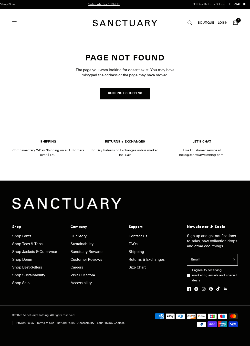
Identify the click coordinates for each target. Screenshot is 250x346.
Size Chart (137, 267)
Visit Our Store (83, 275)
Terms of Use (45, 323)
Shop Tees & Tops (27, 244)
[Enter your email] (233, 260)
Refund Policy (66, 323)
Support (135, 227)
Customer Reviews (86, 260)
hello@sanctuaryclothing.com (201, 155)
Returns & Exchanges (147, 260)
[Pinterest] (212, 288)
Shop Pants (21, 236)
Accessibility (81, 283)
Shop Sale (21, 283)
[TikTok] (219, 288)
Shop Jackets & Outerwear (34, 252)
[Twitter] (197, 289)
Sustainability (82, 244)
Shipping (136, 252)
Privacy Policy (25, 323)
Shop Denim (22, 260)
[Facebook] (190, 289)
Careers (77, 267)
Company (79, 227)
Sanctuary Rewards (87, 252)
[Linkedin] (227, 289)
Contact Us (138, 236)
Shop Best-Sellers (27, 267)
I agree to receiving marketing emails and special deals (214, 275)
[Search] (190, 23)
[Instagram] (205, 289)
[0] (234, 23)
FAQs (133, 244)
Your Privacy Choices (111, 323)
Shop (16, 227)
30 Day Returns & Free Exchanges (214, 4)
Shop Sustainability (28, 275)
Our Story (79, 236)
